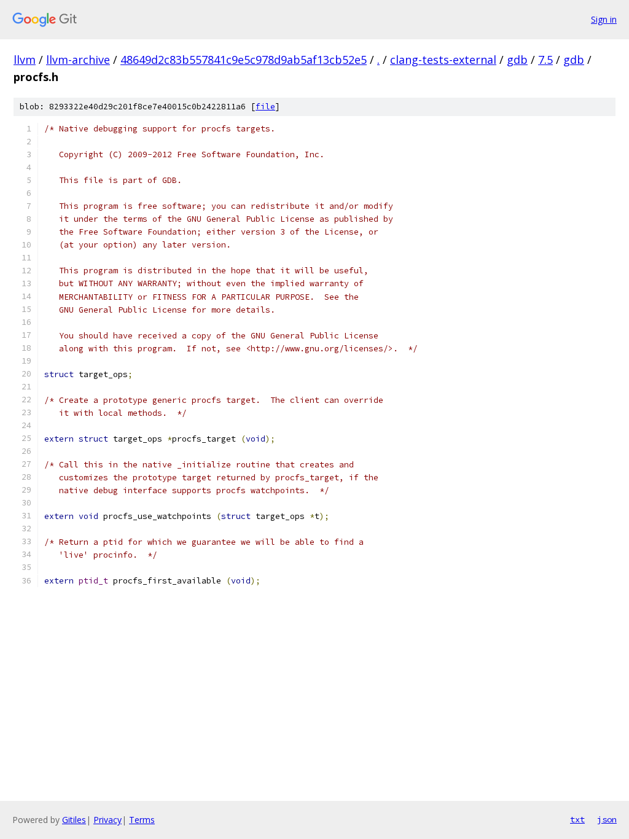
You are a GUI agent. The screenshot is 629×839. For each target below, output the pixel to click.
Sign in (604, 19)
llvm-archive (78, 59)
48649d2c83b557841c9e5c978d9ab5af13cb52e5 (243, 59)
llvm (25, 59)
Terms (142, 819)
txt (577, 819)
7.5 (545, 59)
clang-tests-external (443, 59)
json (607, 819)
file (265, 106)
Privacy (107, 819)
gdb (517, 59)
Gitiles (74, 819)
